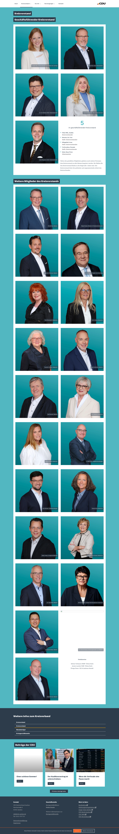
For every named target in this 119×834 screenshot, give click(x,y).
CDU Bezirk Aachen (85, 812)
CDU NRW (82, 814)
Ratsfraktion (82, 805)
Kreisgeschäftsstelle (23, 733)
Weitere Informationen (88, 830)
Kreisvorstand (21, 726)
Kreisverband (25, 3)
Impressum (16, 823)
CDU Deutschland (84, 816)
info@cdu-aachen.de (19, 814)
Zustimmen (77, 830)
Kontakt (61, 3)
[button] (59, 791)
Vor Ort (37, 3)
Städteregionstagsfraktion (87, 807)
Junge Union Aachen (85, 810)
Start (16, 3)
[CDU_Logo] (101, 3)
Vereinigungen (48, 3)
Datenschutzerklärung (20, 820)
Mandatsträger (21, 730)
